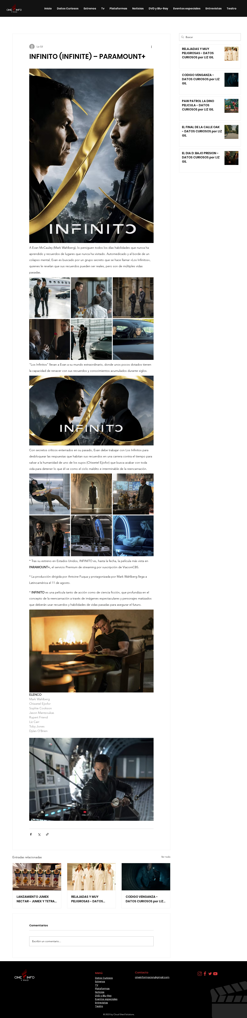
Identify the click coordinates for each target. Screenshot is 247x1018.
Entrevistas (101, 1002)
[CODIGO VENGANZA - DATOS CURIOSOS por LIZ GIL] (146, 876)
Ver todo (165, 856)
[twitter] (210, 974)
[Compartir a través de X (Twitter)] (39, 834)
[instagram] (200, 974)
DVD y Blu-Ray (103, 995)
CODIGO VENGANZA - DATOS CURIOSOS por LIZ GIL (144, 899)
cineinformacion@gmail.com (152, 977)
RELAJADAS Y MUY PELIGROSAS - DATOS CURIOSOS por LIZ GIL (87, 899)
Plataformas (102, 988)
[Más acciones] (152, 47)
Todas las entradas (18, 23)
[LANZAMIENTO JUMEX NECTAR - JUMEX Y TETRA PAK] (37, 876)
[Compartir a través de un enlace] (47, 834)
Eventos (119, 23)
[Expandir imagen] (49, 297)
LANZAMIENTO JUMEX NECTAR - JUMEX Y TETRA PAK (36, 899)
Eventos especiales (140, 23)
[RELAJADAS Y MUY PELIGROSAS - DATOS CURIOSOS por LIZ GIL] (91, 876)
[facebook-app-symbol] (205, 974)
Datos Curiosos (76, 23)
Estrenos (40, 23)
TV (96, 985)
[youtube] (215, 974)
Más (160, 23)
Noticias (56, 23)
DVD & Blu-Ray (99, 23)
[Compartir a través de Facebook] (30, 834)
